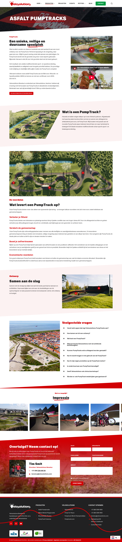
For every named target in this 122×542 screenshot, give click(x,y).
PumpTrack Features (44, 519)
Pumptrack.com (69, 519)
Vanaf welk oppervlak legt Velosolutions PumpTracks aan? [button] (88, 328)
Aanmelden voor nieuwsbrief (80, 478)
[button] (21, 93)
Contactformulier (96, 524)
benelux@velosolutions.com (42, 474)
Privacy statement (48, 540)
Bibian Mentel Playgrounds (46, 512)
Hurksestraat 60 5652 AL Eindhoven (97, 520)
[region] (61, 417)
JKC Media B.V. (77, 540)
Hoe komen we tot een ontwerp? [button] (78, 333)
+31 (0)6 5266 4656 (96, 509)
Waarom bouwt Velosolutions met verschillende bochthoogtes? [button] (84, 344)
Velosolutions (69, 509)
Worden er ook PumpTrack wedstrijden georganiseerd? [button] (87, 376)
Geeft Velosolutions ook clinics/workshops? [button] (83, 371)
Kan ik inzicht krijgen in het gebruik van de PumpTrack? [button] (86, 356)
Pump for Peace (69, 512)
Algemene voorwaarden (60, 540)
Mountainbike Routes (44, 516)
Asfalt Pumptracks (44, 509)
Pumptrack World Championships (75, 516)
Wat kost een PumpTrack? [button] (76, 338)
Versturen (77, 483)
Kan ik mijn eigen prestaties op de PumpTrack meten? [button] (86, 361)
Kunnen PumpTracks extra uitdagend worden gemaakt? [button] (86, 350)
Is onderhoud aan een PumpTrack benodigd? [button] (83, 366)
